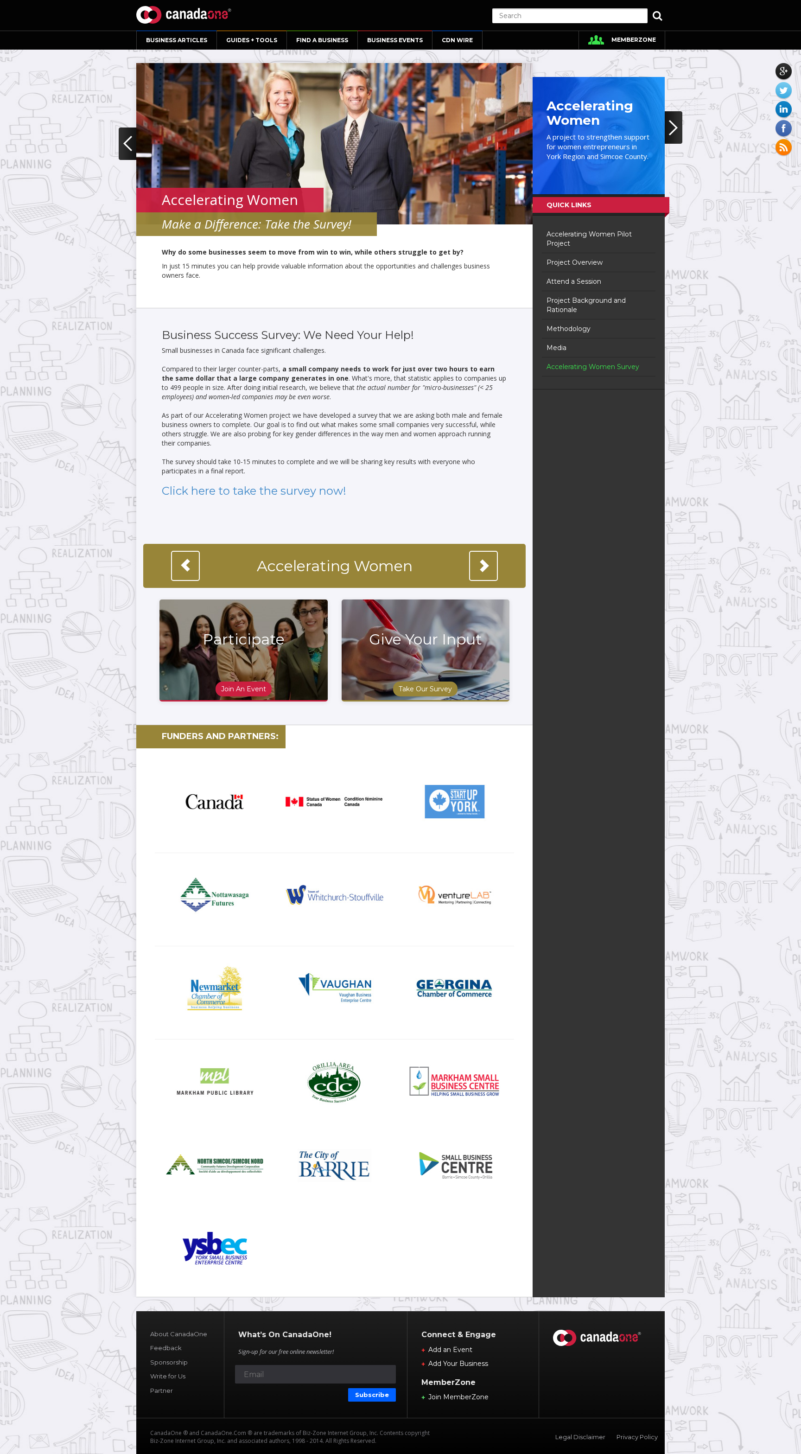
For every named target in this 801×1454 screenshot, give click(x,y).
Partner (161, 1390)
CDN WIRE (457, 40)
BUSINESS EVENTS (395, 40)
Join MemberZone (458, 1397)
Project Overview (575, 262)
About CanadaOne (178, 1334)
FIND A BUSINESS (322, 40)
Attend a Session (574, 281)
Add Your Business (458, 1363)
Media (556, 348)
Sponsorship (169, 1362)
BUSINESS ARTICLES (176, 40)
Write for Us (167, 1376)
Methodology (569, 329)
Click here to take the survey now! (254, 490)
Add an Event (450, 1350)
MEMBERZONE (633, 39)
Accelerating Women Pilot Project (589, 239)
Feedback (166, 1348)
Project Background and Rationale (586, 305)
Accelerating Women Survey (593, 367)
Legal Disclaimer (580, 1437)
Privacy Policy (637, 1437)
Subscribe (372, 1394)
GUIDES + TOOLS (251, 40)
